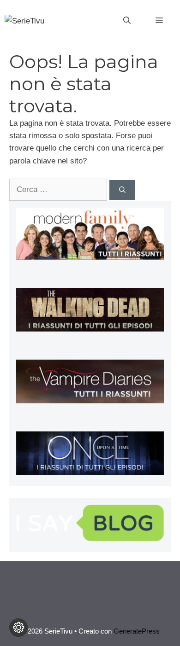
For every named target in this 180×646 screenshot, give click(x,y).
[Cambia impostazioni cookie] (18, 627)
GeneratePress (137, 631)
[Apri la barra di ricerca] (127, 20)
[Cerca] (122, 190)
